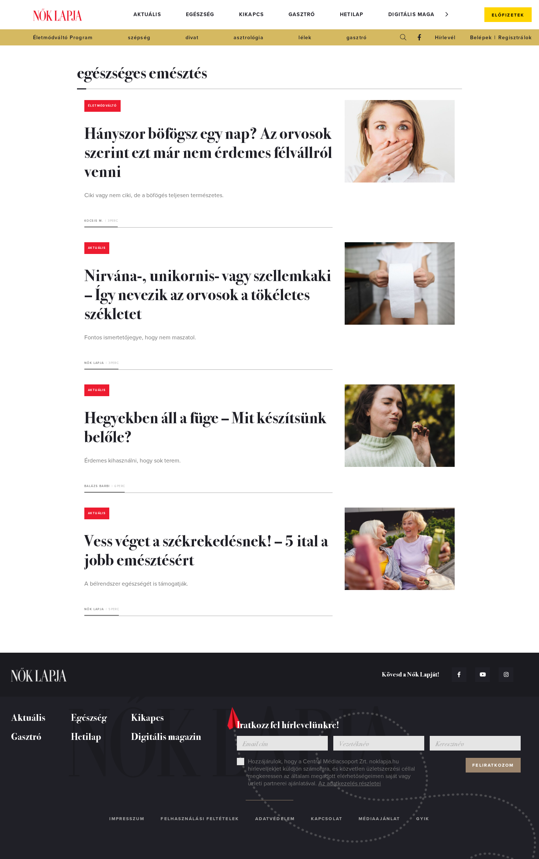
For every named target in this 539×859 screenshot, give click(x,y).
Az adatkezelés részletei (349, 783)
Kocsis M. (93, 220)
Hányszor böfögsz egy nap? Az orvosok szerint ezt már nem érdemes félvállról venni (208, 151)
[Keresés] (403, 37)
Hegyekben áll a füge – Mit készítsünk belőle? (205, 426)
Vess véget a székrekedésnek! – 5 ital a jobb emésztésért (206, 549)
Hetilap (351, 14)
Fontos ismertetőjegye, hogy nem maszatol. (140, 337)
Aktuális (147, 14)
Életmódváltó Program (63, 37)
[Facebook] (419, 37)
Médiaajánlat (379, 818)
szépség (139, 37)
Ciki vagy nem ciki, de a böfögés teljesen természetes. (154, 195)
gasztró (356, 37)
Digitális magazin (416, 14)
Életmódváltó (102, 105)
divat (192, 37)
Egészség (200, 14)
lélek (304, 37)
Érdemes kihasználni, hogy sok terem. (132, 460)
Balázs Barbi (97, 486)
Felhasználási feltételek (200, 818)
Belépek (481, 37)
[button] (447, 14)
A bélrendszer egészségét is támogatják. (136, 583)
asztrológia (249, 37)
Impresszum (126, 818)
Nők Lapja (57, 15)
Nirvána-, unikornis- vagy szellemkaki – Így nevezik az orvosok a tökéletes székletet (207, 293)
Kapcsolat (326, 818)
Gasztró (302, 14)
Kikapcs (251, 14)
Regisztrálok (515, 37)
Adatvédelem (275, 818)
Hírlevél (445, 37)
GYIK (422, 818)
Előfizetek (508, 15)
